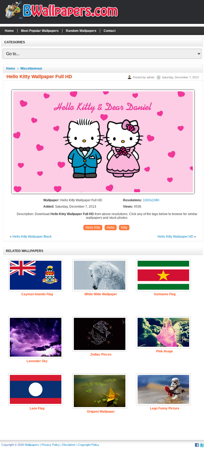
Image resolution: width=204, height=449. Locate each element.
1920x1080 (151, 200)
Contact (110, 31)
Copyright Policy (88, 444)
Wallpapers (32, 444)
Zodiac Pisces (101, 354)
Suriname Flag (165, 294)
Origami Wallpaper (101, 411)
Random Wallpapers (81, 31)
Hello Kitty (93, 227)
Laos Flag (37, 408)
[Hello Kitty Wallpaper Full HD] (103, 194)
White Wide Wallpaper (100, 294)
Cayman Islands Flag (37, 294)
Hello (110, 227)
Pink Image (164, 351)
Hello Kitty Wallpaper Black (32, 236)
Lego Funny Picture (164, 408)
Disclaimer (69, 444)
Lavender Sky (37, 361)
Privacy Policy (50, 444)
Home (9, 31)
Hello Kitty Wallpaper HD (175, 236)
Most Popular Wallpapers (40, 31)
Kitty (124, 227)
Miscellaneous (31, 68)
